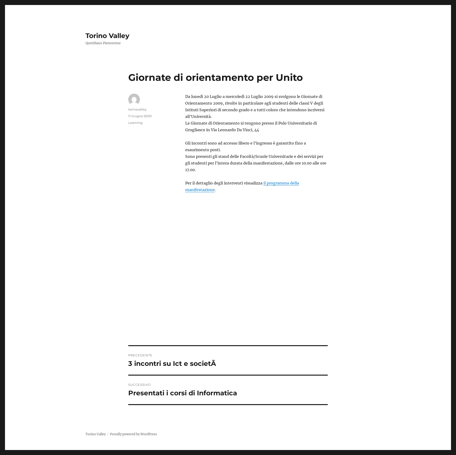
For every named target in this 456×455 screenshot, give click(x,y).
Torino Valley (107, 36)
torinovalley (137, 109)
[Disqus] (228, 279)
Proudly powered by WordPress (133, 434)
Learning (135, 123)
